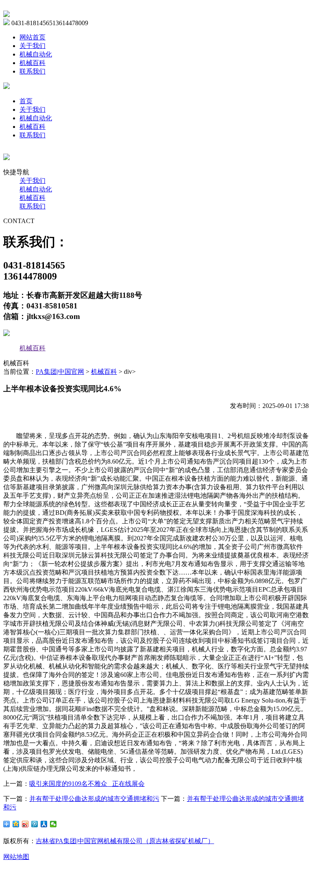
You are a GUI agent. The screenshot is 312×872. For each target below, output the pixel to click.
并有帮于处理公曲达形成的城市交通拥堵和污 (94, 798)
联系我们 (33, 71)
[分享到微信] (53, 824)
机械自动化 (36, 54)
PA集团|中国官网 (60, 371)
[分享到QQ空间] (16, 824)
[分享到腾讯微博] (34, 824)
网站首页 (33, 37)
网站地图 (16, 856)
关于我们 (33, 45)
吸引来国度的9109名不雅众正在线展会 (87, 783)
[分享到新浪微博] (25, 824)
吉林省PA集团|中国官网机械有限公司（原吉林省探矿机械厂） (125, 840)
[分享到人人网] (44, 824)
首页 (26, 101)
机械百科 (33, 62)
